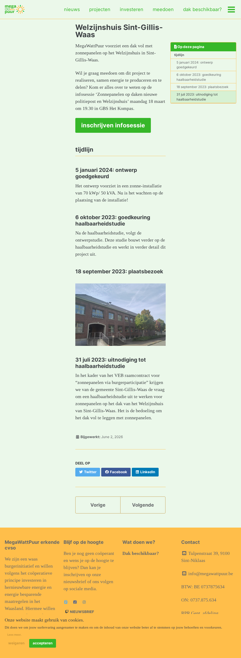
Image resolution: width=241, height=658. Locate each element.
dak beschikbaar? (202, 9)
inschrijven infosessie (113, 125)
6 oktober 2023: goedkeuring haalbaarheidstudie (199, 77)
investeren (131, 9)
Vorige (97, 505)
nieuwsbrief (81, 612)
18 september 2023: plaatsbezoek (202, 87)
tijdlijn (179, 55)
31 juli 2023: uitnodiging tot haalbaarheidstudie (197, 97)
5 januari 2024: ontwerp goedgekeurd (195, 65)
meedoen (163, 9)
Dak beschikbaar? (140, 553)
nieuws (72, 9)
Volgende (143, 505)
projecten (99, 9)
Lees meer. (14, 634)
